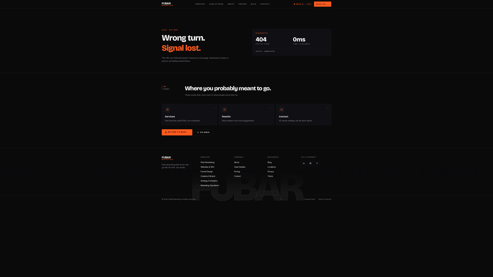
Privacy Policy (310, 199)
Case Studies (239, 167)
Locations (272, 167)
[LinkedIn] (303, 163)
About (236, 162)
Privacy (271, 171)
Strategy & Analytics (209, 181)
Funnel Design (207, 171)
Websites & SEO (207, 167)
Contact (237, 176)
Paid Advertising (207, 162)
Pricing (237, 171)
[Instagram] (310, 163)
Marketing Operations (210, 185)
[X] (317, 163)
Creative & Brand (208, 176)
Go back (205, 132)
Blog (270, 162)
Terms (270, 176)
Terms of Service (324, 199)
